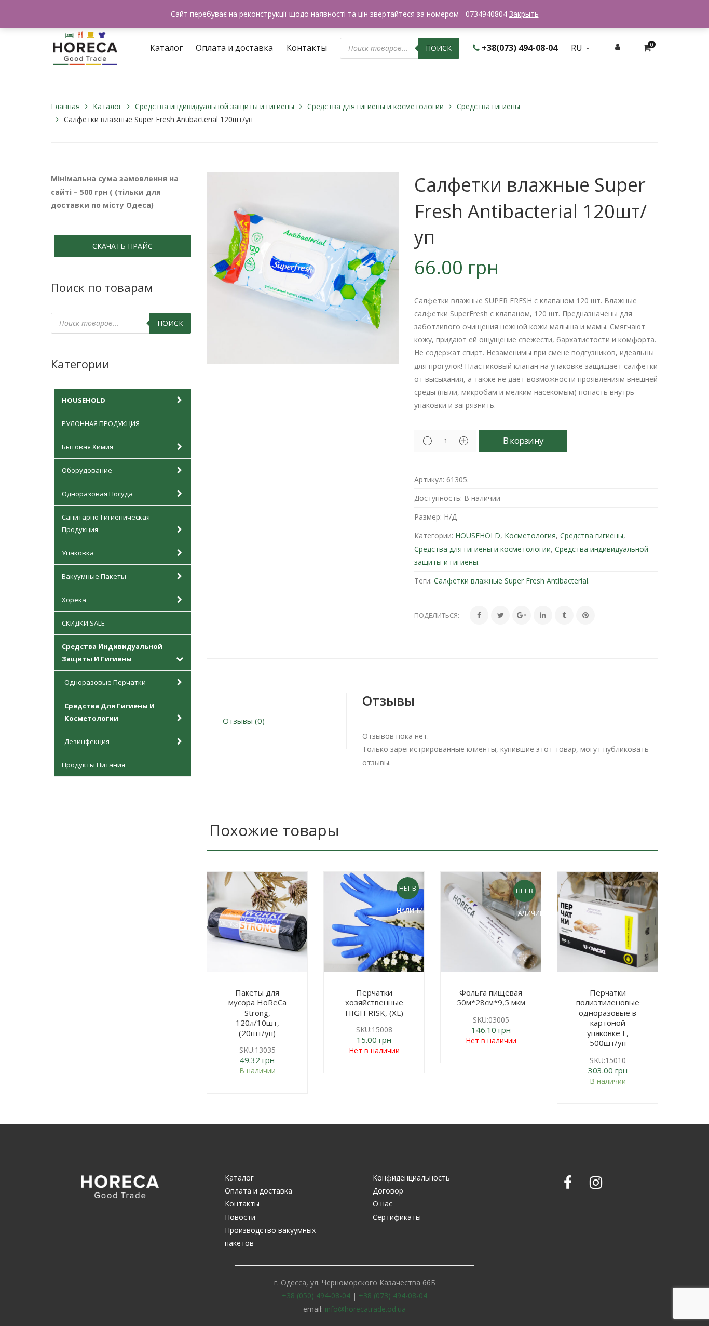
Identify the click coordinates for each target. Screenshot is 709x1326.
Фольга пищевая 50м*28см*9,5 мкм (491, 997)
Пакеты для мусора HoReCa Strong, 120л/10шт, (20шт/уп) (257, 1012)
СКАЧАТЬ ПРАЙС (122, 246)
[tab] (276, 721)
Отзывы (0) (244, 720)
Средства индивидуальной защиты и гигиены (214, 106)
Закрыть (524, 14)
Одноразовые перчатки (105, 682)
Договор (388, 1191)
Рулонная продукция (101, 423)
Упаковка (78, 553)
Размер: (428, 517)
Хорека (74, 599)
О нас (382, 1204)
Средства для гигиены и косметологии (375, 106)
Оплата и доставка (258, 1191)
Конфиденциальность (411, 1178)
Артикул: (429, 479)
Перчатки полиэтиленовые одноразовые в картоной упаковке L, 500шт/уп (607, 1018)
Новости (240, 1217)
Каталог (107, 106)
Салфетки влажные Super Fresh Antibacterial (511, 581)
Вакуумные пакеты (94, 576)
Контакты (242, 1204)
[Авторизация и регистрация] (617, 46)
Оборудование (87, 470)
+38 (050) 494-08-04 (316, 1296)
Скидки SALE (83, 623)
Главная (65, 106)
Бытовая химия (87, 447)
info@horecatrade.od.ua (365, 1309)
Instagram (596, 1182)
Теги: (423, 581)
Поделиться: (436, 615)
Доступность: (438, 498)
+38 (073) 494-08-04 (393, 1296)
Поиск (439, 48)
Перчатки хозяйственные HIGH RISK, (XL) (374, 1002)
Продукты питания (93, 765)
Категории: (433, 535)
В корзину (523, 440)
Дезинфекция (87, 741)
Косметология (530, 535)
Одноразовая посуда (97, 493)
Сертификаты (397, 1217)
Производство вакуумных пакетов (270, 1236)
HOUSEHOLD (83, 400)
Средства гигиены (488, 106)
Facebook (568, 1182)
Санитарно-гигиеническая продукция (106, 523)
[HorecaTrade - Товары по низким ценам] (85, 47)
